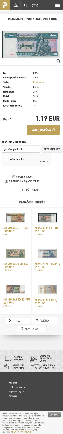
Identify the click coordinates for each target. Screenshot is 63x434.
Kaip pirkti (13, 382)
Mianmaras (38, 82)
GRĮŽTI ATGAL (31, 190)
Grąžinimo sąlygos (16, 391)
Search (25, 5)
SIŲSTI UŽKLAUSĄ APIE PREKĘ (24, 181)
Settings (16, 5)
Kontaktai (13, 396)
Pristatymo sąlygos (17, 387)
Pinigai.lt (5, 5)
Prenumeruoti (52, 149)
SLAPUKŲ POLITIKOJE (21, 432)
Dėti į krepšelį (42, 130)
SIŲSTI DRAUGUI (24, 176)
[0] (31, 5)
